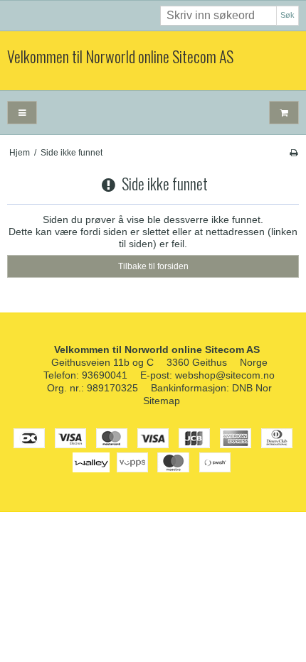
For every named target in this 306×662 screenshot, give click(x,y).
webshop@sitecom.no (225, 375)
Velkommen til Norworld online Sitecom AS (120, 56)
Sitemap (161, 400)
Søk (287, 15)
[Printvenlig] (293, 153)
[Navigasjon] (22, 112)
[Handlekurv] (284, 112)
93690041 (104, 375)
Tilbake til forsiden (153, 266)
